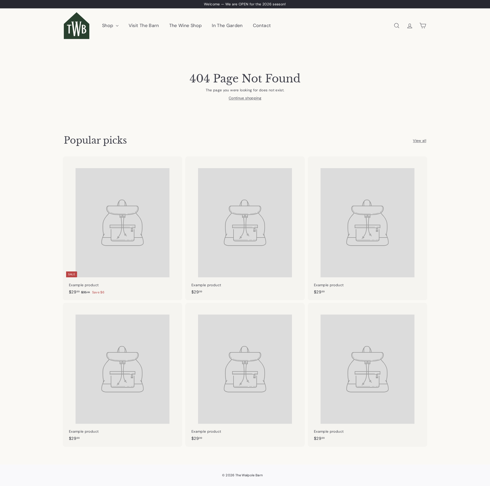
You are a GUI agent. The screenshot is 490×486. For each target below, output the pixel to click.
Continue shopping (245, 98)
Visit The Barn (144, 25)
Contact (262, 25)
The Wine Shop (185, 25)
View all (419, 140)
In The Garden (227, 25)
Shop (108, 25)
